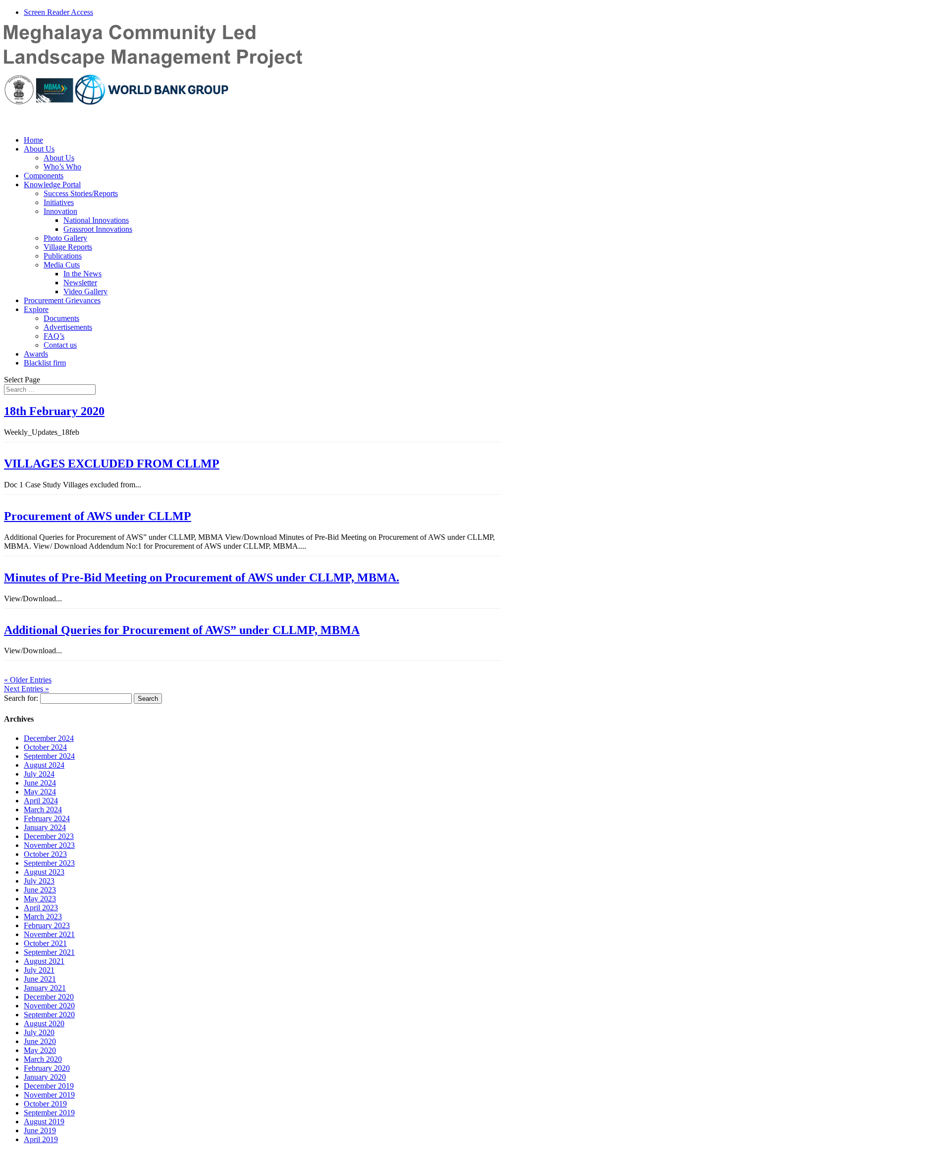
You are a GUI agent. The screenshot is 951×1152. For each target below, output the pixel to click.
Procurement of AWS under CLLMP (97, 516)
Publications (63, 256)
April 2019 (41, 1139)
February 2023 (47, 925)
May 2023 (40, 898)
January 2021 (45, 988)
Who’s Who (62, 166)
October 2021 (45, 943)
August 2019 (44, 1121)
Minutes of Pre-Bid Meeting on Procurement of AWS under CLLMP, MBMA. (201, 577)
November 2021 (49, 934)
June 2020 (40, 1041)
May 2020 (40, 1050)
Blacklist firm (45, 363)
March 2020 (43, 1059)
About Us (39, 149)
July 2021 (39, 970)
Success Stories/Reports (81, 193)
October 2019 (45, 1104)
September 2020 (49, 1014)
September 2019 (49, 1112)
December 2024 (49, 738)
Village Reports (68, 247)
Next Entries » (26, 688)
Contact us (60, 345)
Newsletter (80, 282)
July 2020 (39, 1032)
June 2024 (40, 783)
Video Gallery (85, 291)
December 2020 (49, 997)
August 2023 (44, 872)
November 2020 (49, 1005)
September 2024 (49, 756)
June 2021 (40, 979)
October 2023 (45, 854)
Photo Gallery (65, 238)
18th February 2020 (54, 411)
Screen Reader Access (58, 12)
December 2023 (49, 836)
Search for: (21, 698)
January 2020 (45, 1077)
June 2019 (40, 1130)
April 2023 (41, 907)
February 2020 (47, 1068)
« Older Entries (28, 680)
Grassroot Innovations (97, 229)
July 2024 (39, 774)
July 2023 (39, 881)
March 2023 (43, 916)
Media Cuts (62, 265)
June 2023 (40, 890)
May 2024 (40, 791)
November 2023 (49, 845)
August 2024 (44, 765)
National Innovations (96, 220)
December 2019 (49, 1086)
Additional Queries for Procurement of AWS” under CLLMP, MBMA (182, 630)
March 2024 (43, 809)
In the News (82, 273)
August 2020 (44, 1023)
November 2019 (49, 1095)
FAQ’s (54, 336)
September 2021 (49, 952)
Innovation (60, 211)
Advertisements (68, 327)
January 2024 (45, 827)
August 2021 (44, 961)
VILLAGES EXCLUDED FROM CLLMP (111, 463)
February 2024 (47, 818)
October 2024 (45, 747)
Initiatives (59, 202)
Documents (61, 318)
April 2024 (41, 800)
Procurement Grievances (62, 300)
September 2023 (49, 863)
